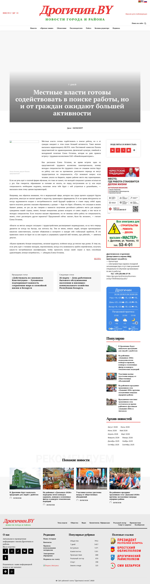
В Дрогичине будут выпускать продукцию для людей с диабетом (127, 348)
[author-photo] (11, 498)
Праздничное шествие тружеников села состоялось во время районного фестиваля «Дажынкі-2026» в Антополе (127, 405)
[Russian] (145, 1)
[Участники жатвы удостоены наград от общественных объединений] (111, 376)
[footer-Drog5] (129, 557)
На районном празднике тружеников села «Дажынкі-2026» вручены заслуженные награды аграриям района (129, 390)
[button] (139, 23)
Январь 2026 (127, 438)
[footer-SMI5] (129, 565)
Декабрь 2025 (113, 441)
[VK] (112, 150)
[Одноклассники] (5, 557)
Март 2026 (125, 434)
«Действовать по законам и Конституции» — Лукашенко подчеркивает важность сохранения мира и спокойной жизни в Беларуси (29, 283)
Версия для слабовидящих (136, 14)
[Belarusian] (139, 1)
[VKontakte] (24, 551)
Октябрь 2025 (113, 445)
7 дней (72, 85)
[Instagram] (11, 551)
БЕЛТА (97, 259)
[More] (134, 150)
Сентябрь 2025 (128, 445)
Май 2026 (124, 431)
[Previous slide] (110, 323)
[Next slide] (136, 323)
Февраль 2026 (113, 438)
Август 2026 (113, 427)
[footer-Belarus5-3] (129, 541)
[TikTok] (18, 551)
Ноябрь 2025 (127, 441)
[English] (142, 1)
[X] (123, 150)
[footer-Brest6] (129, 549)
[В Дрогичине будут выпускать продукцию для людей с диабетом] (111, 348)
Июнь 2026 (112, 431)
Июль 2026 (125, 427)
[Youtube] (30, 551)
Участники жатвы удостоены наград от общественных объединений (127, 377)
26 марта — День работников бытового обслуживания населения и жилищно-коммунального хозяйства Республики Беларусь (75, 283)
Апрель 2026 (113, 434)
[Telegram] (128, 150)
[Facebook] (118, 150)
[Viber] (11, 571)
